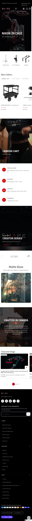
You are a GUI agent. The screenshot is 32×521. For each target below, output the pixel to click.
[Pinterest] (18, 401)
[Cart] (30, 9)
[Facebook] (2, 401)
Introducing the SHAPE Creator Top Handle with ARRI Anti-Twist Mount (14, 372)
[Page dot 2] (16, 49)
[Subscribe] (28, 414)
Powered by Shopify (17, 505)
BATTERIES (26, 79)
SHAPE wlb (10, 505)
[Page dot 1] (14, 49)
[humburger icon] (16, 8)
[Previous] (2, 3)
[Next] (30, 3)
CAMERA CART (5, 79)
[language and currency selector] (24, 9)
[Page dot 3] (18, 49)
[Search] (27, 9)
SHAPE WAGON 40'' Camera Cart (10, 105)
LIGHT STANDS (16, 79)
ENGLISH (18, 513)
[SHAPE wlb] (7, 9)
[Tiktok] (14, 401)
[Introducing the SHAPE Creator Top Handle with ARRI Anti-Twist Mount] (14, 361)
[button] (28, 520)
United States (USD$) (7, 513)
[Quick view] (21, 83)
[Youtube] (10, 401)
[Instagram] (6, 401)
